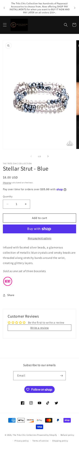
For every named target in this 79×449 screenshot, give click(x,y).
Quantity (7, 196)
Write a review (39, 328)
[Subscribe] (61, 375)
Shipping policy (60, 440)
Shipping (7, 182)
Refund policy (67, 435)
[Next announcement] (75, 8)
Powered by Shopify (47, 434)
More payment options (39, 238)
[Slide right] (48, 156)
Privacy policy (22, 440)
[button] (5, 25)
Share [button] (10, 295)
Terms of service (40, 440)
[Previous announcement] (4, 8)
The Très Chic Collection (25, 434)
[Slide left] (31, 156)
